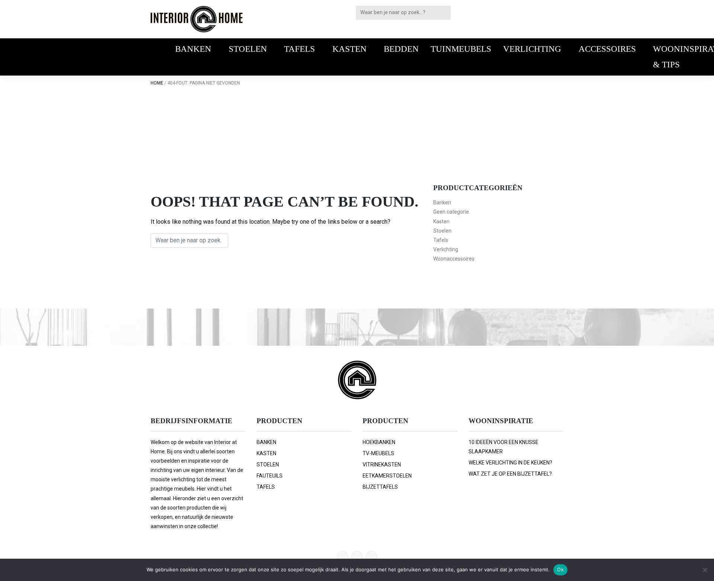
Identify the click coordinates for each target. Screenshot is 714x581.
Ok (560, 569)
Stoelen (248, 49)
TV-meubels (378, 453)
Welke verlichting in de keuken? (510, 463)
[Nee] (704, 570)
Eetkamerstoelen (387, 476)
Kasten (349, 49)
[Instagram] (371, 556)
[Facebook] (357, 556)
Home (157, 83)
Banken (193, 49)
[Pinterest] (342, 556)
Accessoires (607, 49)
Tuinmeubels (461, 49)
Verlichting (532, 49)
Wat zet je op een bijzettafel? (510, 474)
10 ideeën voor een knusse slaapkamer (503, 446)
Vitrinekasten (382, 464)
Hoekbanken (379, 442)
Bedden (401, 49)
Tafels (299, 49)
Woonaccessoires (454, 259)
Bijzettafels (380, 487)
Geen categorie (451, 212)
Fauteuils (270, 476)
